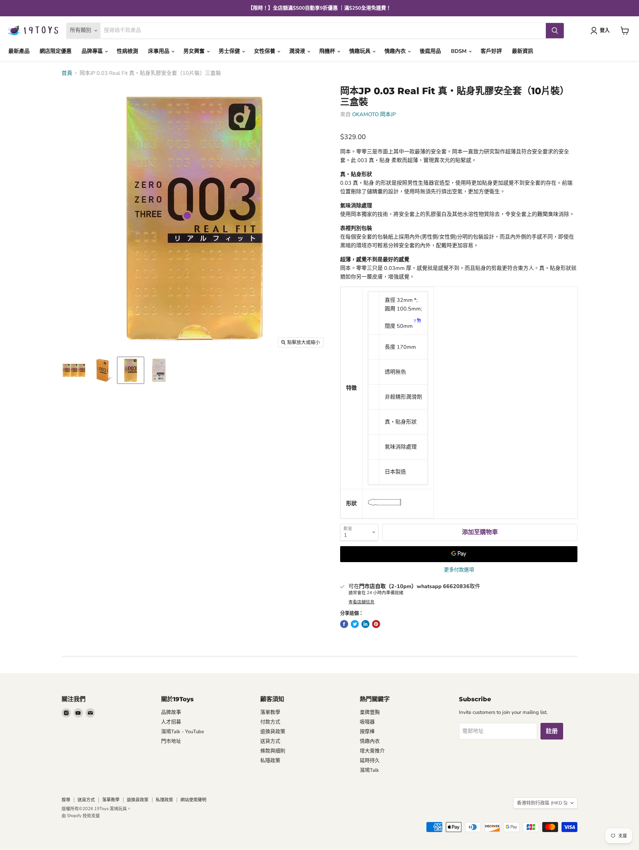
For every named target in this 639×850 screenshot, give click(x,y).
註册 (552, 731)
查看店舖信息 (361, 602)
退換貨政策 (272, 731)
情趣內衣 (395, 51)
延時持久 (370, 760)
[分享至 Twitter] (355, 624)
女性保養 (265, 51)
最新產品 (19, 51)
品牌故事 (171, 712)
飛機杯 (327, 51)
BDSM (459, 51)
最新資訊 (522, 51)
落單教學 (270, 712)
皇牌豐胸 (370, 712)
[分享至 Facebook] (344, 624)
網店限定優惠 (56, 51)
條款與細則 (272, 750)
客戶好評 (491, 51)
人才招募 (171, 722)
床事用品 (159, 51)
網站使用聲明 (193, 800)
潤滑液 (298, 51)
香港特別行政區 (542, 803)
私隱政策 (270, 760)
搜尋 (66, 800)
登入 (605, 30)
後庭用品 (430, 51)
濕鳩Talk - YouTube (182, 731)
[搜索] (555, 30)
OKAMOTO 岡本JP (374, 114)
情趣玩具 (360, 51)
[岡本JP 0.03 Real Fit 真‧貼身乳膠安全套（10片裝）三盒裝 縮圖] (74, 370)
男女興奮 (194, 51)
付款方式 (270, 722)
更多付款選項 (459, 570)
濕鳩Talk (369, 770)
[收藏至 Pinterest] (376, 624)
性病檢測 (127, 51)
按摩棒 (367, 731)
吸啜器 (367, 722)
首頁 (67, 73)
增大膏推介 (372, 750)
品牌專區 (93, 51)
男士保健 (230, 51)
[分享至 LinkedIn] (365, 624)
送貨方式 (270, 741)
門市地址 (171, 741)
